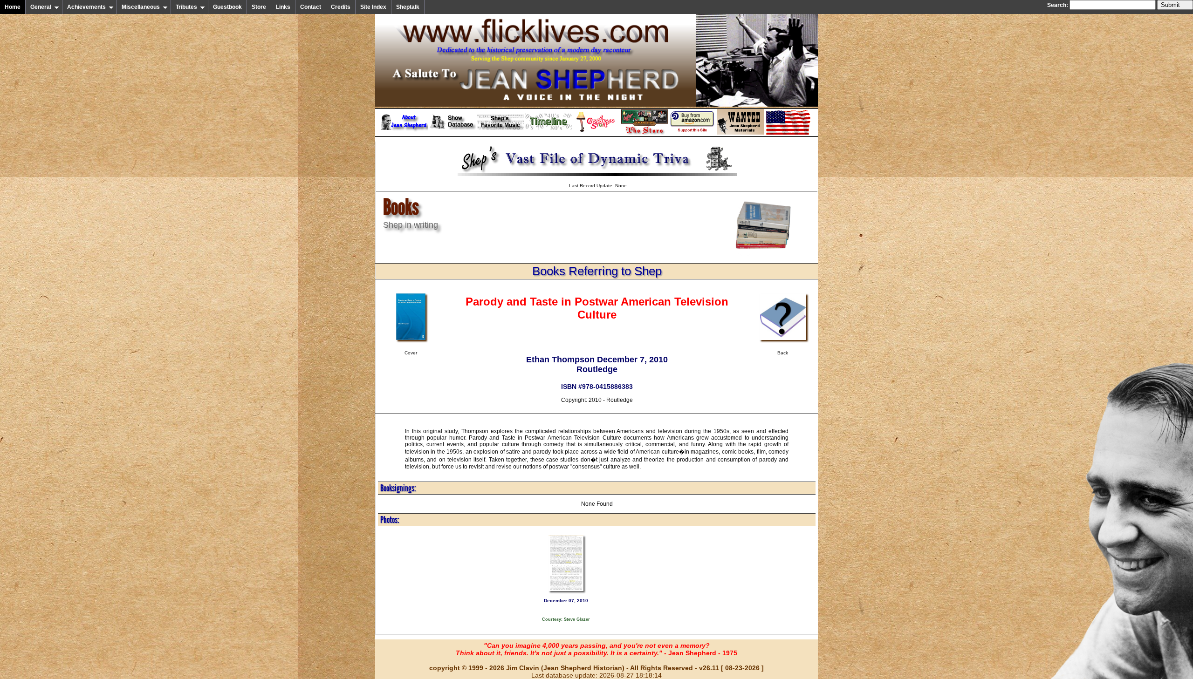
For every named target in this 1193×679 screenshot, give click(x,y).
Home (13, 7)
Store (259, 7)
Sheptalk (407, 7)
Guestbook (227, 7)
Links (283, 7)
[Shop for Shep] (644, 132)
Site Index (373, 7)
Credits (340, 7)
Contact (310, 7)
